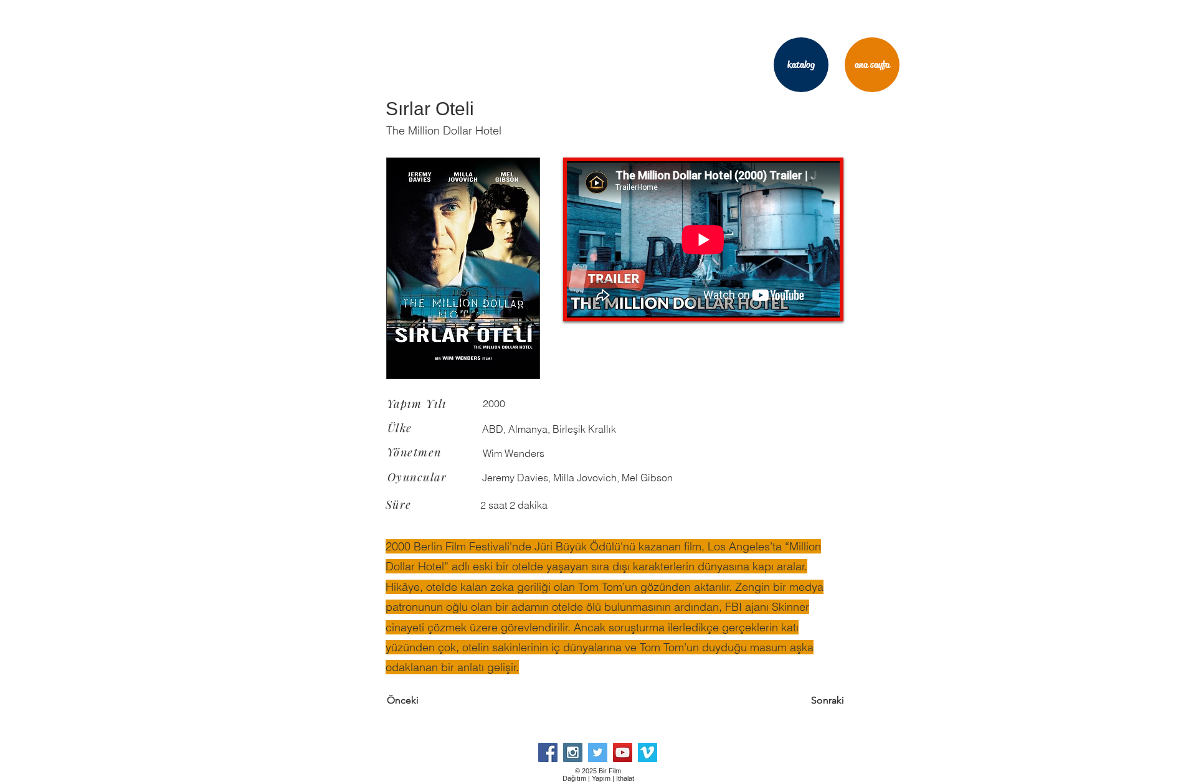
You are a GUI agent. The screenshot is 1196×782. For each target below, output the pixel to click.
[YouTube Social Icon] (622, 752)
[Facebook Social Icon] (548, 752)
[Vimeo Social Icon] (647, 752)
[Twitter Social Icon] (597, 752)
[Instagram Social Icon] (572, 752)
